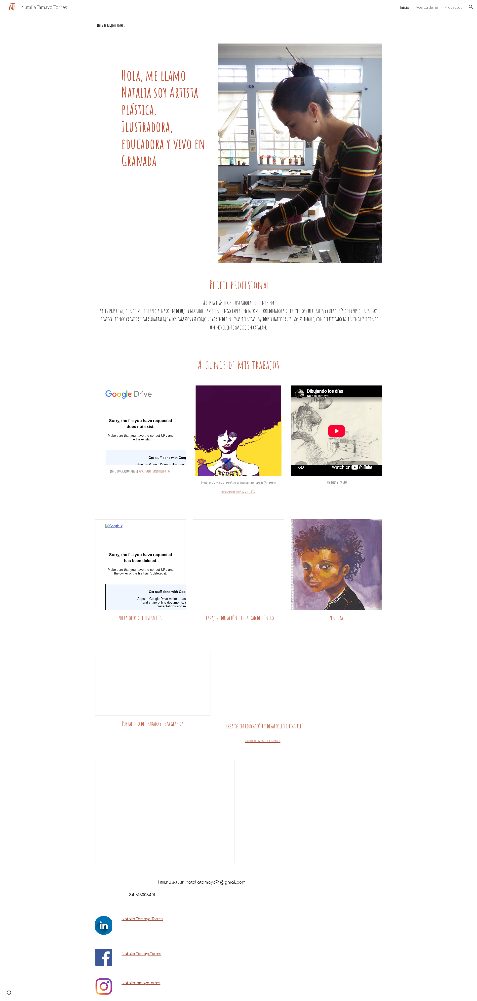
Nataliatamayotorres (140, 983)
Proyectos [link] (453, 7)
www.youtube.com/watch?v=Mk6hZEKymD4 (262, 741)
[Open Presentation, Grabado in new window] (201, 657)
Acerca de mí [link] (427, 7)
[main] (238, 26)
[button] (471, 7)
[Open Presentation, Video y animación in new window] (225, 766)
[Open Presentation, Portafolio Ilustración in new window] (176, 525)
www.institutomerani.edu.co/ (154, 471)
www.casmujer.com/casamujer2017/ (238, 491)
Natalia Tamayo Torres (142, 919)
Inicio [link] (404, 7)
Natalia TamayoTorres (141, 954)
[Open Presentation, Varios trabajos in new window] (274, 525)
